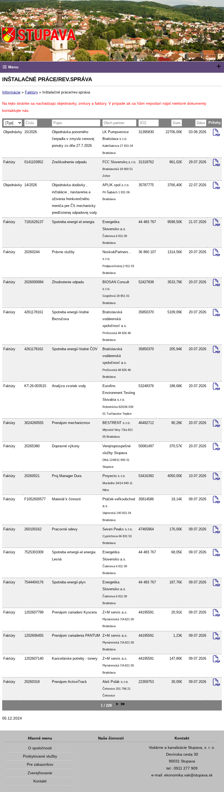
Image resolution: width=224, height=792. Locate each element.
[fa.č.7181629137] (216, 224)
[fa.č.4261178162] (216, 351)
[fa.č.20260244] (216, 254)
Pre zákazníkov (40, 764)
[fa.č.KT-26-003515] (216, 388)
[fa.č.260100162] (216, 531)
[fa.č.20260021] (216, 478)
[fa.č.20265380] (216, 448)
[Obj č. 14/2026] (216, 187)
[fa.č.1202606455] (216, 637)
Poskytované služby (40, 756)
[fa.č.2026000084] (216, 284)
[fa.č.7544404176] (216, 584)
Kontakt (39, 781)
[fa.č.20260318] (216, 683)
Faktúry (31, 92)
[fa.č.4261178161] (216, 314)
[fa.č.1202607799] (216, 614)
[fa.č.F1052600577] (216, 501)
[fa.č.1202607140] (216, 660)
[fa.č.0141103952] (216, 164)
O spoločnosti (40, 748)
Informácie (11, 92)
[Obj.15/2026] (216, 134)
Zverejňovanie (40, 773)
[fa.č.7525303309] (216, 554)
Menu (13, 67)
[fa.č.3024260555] (216, 424)
